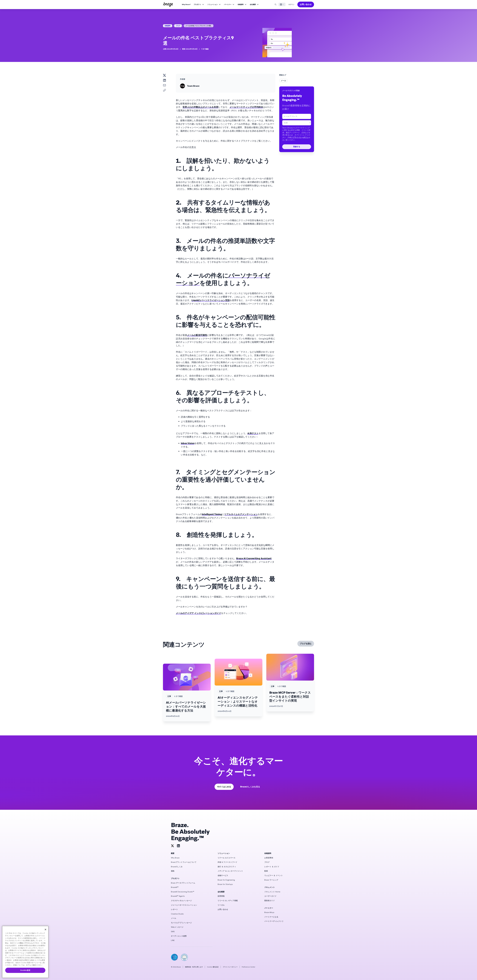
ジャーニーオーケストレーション (184, 905)
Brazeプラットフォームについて (183, 862)
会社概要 (253, 4)
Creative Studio (177, 914)
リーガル (221, 905)
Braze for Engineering (226, 880)
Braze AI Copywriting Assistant (254, 558)
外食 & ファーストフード (227, 862)
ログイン (291, 4)
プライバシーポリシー (301, 137)
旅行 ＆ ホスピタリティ (227, 866)
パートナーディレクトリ (273, 921)
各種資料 (241, 4)
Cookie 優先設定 (213, 967)
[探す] (275, 4)
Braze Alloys (269, 912)
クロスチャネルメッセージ (181, 900)
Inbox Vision (187, 443)
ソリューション (212, 4)
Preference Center (248, 967)
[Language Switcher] (281, 4)
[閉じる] (45, 929)
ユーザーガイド (270, 896)
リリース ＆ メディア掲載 (228, 900)
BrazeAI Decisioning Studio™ (182, 892)
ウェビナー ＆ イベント (273, 875)
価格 (172, 871)
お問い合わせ (306, 4)
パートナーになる (271, 917)
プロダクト (197, 4)
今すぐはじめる (224, 786)
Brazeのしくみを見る (250, 786)
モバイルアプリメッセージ (181, 923)
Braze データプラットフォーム (183, 883)
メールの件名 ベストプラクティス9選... (198, 26)
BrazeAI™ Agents (178, 896)
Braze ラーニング (271, 880)
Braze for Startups (225, 884)
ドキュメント (269, 887)
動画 (266, 871)
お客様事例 (268, 858)
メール (283, 80)
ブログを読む (306, 643)
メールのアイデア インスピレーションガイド (198, 613)
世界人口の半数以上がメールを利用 (200, 107)
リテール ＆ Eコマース (226, 858)
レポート (174, 909)
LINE (173, 940)
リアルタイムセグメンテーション (241, 514)
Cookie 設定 (25, 970)
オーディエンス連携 (179, 936)
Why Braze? (186, 4)
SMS (173, 931)
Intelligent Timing (212, 514)
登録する (296, 146)
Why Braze (175, 858)
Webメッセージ (177, 927)
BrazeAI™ (175, 887)
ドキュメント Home (272, 892)
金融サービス (223, 875)
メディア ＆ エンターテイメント (230, 871)
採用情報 (221, 896)
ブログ (178, 26)
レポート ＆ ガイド (271, 866)
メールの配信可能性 (197, 335)
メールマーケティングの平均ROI (246, 107)
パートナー (227, 4)
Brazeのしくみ (176, 866)
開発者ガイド (269, 900)
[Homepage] (168, 4)
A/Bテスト (252, 433)
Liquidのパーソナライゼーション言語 (211, 300)
